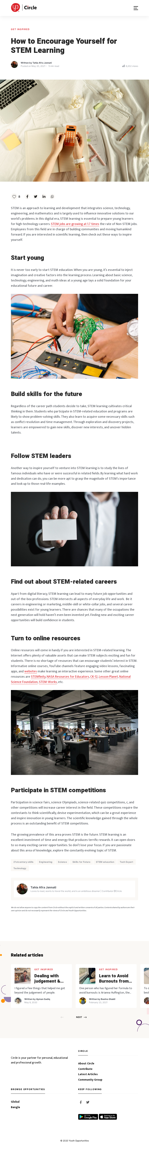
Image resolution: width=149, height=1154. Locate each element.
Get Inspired (20, 29)
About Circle (86, 1063)
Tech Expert (126, 862)
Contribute (85, 1069)
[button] (136, 8)
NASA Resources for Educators (68, 676)
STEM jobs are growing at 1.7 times (75, 224)
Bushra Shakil (108, 999)
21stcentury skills (23, 862)
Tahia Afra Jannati (42, 62)
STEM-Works (48, 682)
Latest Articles (88, 1074)
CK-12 (94, 676)
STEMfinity (38, 676)
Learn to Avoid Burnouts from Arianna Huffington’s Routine (114, 978)
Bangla (15, 1107)
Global (15, 1102)
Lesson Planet (108, 676)
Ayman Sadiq (43, 999)
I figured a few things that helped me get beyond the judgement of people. (40, 990)
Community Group (90, 1079)
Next (79, 1017)
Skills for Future (81, 862)
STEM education (105, 862)
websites (30, 671)
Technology (19, 868)
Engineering (45, 862)
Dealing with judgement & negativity (47, 978)
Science (62, 862)
